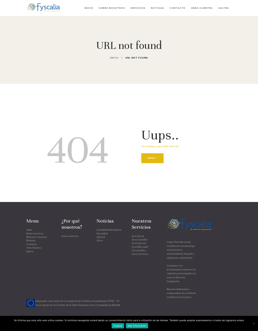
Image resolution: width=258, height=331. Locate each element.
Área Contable (140, 239)
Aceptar (117, 325)
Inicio (114, 57)
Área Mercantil (140, 246)
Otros (100, 240)
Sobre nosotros (35, 233)
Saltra (29, 251)
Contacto (31, 244)
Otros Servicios (140, 254)
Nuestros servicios (36, 237)
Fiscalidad (102, 233)
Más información (137, 325)
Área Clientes (33, 247)
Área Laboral (139, 243)
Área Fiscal (138, 236)
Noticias (30, 240)
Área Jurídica (139, 250)
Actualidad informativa (109, 229)
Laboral (101, 237)
